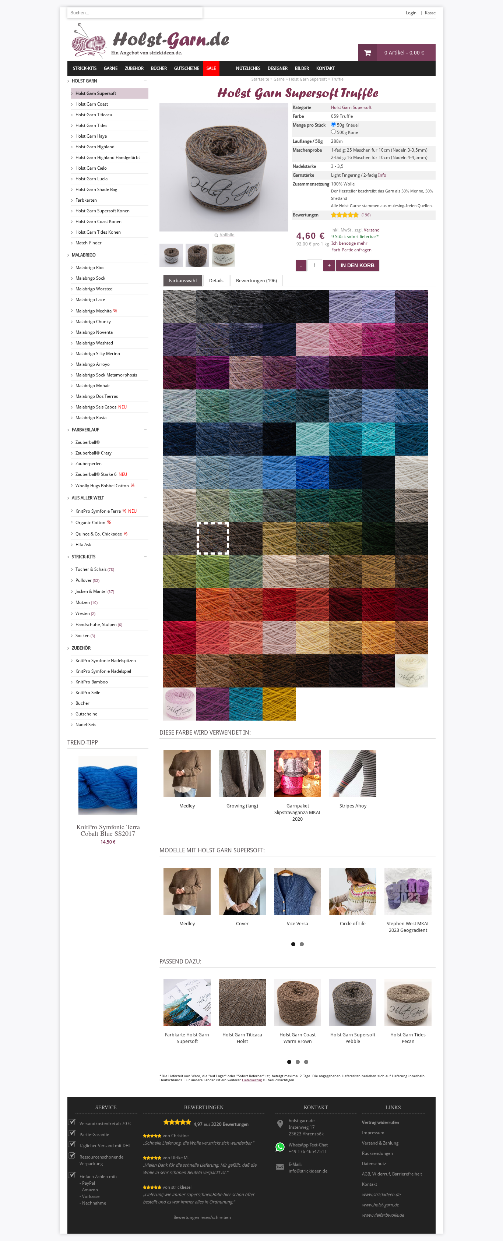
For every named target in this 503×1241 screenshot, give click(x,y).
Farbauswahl (183, 280)
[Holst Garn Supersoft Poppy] (179, 651)
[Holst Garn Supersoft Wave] (246, 485)
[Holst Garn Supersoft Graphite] (312, 319)
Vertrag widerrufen (380, 1122)
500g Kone (347, 132)
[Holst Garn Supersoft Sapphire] (411, 419)
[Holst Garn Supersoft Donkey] (246, 551)
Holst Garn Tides (91, 125)
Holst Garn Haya (91, 136)
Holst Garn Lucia (91, 178)
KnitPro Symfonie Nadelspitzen (105, 660)
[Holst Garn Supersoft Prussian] (279, 353)
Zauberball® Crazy (93, 453)
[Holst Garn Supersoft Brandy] (279, 617)
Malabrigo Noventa (94, 332)
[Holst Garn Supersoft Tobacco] (279, 684)
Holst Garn (84, 81)
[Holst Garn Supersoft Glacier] (345, 419)
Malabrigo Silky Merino (97, 353)
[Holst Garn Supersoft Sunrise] (378, 651)
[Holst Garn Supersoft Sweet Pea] (246, 386)
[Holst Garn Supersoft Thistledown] (411, 319)
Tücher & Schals (94, 569)
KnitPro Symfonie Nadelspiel (103, 671)
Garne (110, 68)
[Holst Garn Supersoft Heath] (312, 551)
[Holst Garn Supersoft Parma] (312, 386)
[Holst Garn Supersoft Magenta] (212, 386)
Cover (242, 923)
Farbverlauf (85, 429)
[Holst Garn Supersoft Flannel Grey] (212, 319)
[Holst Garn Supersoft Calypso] (179, 584)
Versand (372, 230)
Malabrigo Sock (90, 278)
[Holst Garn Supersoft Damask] (279, 386)
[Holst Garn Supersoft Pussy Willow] (411, 518)
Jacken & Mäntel (94, 591)
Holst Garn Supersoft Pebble (352, 1038)
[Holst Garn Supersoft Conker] (345, 684)
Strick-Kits (84, 68)
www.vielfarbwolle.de (383, 1215)
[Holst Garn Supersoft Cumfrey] (411, 353)
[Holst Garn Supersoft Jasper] (378, 684)
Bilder (302, 68)
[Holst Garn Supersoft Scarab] (345, 584)
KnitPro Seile (87, 692)
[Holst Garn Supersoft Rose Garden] (212, 651)
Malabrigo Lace (90, 299)
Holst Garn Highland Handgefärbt (107, 157)
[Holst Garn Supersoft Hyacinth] (378, 319)
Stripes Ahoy (353, 806)
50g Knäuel (347, 125)
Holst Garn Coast (91, 104)
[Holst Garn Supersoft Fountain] (378, 452)
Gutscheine (86, 714)
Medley (187, 806)
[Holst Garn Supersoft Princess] (345, 319)
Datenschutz (374, 1163)
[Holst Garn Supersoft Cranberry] (179, 386)
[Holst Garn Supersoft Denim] (212, 452)
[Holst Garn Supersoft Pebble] (179, 551)
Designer (278, 68)
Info (382, 175)
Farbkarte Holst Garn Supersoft (187, 1038)
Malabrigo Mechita (93, 311)
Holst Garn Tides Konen (98, 232)
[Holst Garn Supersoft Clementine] (212, 617)
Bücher (82, 703)
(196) (366, 215)
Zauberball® (87, 442)
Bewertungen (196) (256, 280)
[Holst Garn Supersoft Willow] (212, 518)
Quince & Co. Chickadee (98, 534)
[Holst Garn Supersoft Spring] (246, 518)
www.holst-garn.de (380, 1205)
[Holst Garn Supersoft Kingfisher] (312, 518)
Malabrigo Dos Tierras (96, 396)
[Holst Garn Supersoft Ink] (378, 485)
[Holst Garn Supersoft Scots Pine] (411, 584)
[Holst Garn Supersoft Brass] (378, 584)
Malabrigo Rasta (90, 417)
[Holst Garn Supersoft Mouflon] (212, 684)
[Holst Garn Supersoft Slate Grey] (246, 319)
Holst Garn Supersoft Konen (102, 210)
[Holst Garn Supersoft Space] (411, 452)
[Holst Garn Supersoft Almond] (279, 584)
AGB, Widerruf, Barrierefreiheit (392, 1174)
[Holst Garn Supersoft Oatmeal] (312, 584)
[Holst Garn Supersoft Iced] (179, 485)
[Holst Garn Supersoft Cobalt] (312, 485)
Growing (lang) (242, 806)
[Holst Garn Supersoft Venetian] (411, 617)
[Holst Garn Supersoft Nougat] (179, 518)
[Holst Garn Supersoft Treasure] (246, 419)
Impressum (373, 1132)
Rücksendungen (377, 1153)
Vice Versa (297, 923)
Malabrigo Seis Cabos (101, 407)
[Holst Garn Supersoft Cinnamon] (246, 684)
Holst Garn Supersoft (95, 93)
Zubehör (81, 648)
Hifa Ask (83, 544)
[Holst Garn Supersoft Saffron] (312, 617)
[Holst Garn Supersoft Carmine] (378, 617)
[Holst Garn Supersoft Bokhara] (345, 617)
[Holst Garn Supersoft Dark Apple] (345, 551)
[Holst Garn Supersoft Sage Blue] (279, 518)
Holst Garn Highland (95, 146)
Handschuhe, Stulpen (98, 624)
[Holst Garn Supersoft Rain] (378, 419)
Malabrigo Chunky (93, 321)
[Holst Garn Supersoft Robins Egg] (279, 419)
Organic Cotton (90, 522)
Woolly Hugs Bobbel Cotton (102, 485)
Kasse (430, 12)
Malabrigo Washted (94, 343)
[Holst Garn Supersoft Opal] (212, 485)
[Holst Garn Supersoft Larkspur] (246, 717)
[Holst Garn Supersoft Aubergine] (378, 386)
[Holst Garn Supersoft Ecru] (411, 684)
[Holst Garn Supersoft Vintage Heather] (279, 452)
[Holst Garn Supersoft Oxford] (279, 319)
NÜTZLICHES (248, 68)
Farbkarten (86, 200)
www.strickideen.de (381, 1194)
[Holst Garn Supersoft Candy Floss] (312, 353)
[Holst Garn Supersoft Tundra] (378, 551)
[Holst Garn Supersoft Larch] (246, 584)
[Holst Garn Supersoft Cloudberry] (246, 353)
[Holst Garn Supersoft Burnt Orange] (246, 617)
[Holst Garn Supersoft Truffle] (171, 255)
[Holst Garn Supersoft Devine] (179, 353)
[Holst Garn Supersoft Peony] (378, 353)
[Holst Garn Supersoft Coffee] (312, 684)
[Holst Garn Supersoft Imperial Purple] (212, 717)
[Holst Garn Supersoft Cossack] (378, 518)
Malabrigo (84, 255)
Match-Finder (88, 242)
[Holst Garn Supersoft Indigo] (179, 452)
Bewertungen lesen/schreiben (202, 1217)
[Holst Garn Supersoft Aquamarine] (345, 452)
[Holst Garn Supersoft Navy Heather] (246, 452)
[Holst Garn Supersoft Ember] (179, 684)
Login (411, 12)
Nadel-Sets (85, 724)
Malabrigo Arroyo (92, 364)
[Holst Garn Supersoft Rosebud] (179, 717)
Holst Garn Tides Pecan (408, 1038)
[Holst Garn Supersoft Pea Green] (212, 584)
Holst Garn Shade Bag (96, 189)
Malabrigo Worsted (94, 288)
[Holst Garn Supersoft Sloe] (411, 386)
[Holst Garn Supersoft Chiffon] (179, 419)
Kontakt (325, 68)
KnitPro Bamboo (91, 682)
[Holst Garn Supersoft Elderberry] (345, 386)
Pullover (87, 580)
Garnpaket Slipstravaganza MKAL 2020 (297, 812)
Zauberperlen (88, 463)
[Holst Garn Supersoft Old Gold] (279, 717)
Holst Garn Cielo (91, 168)
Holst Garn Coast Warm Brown (297, 1038)
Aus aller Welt (88, 498)
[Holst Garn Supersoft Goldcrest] (411, 651)
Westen (85, 613)
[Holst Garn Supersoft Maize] (345, 651)
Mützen (86, 602)
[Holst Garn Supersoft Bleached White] (411, 485)
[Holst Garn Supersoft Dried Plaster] (279, 651)
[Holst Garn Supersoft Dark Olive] (411, 551)
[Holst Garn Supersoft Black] (179, 617)
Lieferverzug (252, 1080)
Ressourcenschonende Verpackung (101, 1160)
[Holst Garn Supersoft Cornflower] (279, 485)
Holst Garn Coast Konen (98, 221)
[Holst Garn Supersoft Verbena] (279, 551)
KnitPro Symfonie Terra (106, 511)
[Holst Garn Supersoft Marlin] (312, 419)
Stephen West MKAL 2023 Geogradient (408, 927)
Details (216, 280)
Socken (85, 635)
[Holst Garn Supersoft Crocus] (212, 353)
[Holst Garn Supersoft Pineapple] (312, 651)
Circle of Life (353, 923)
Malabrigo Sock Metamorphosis (106, 375)
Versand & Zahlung (380, 1143)
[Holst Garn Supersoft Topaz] (212, 419)
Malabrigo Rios (89, 267)
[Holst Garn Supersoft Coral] (246, 651)
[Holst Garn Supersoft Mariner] (345, 485)
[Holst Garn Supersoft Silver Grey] (179, 319)
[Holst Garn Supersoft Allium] (345, 353)
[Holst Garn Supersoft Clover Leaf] (345, 518)
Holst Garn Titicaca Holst (242, 1038)
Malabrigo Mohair (92, 385)
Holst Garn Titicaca (93, 114)
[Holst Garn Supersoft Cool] (312, 452)
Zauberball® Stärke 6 (101, 474)
